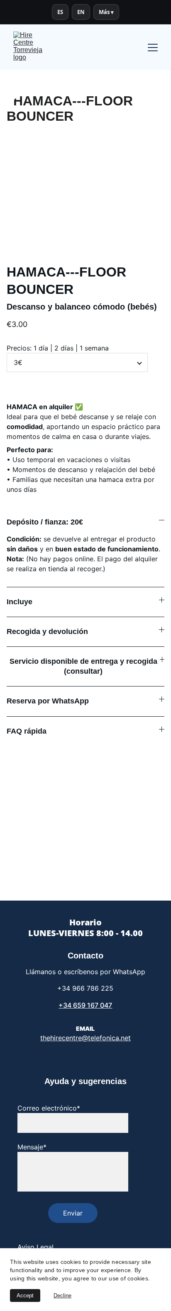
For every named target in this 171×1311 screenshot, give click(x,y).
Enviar (73, 1213)
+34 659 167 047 (85, 1005)
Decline (62, 1295)
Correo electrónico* (48, 1108)
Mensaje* (31, 1147)
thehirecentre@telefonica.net (85, 1038)
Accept (25, 1295)
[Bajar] (157, 1269)
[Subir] (157, 1248)
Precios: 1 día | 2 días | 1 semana (58, 348)
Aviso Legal (35, 1247)
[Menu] (153, 47)
